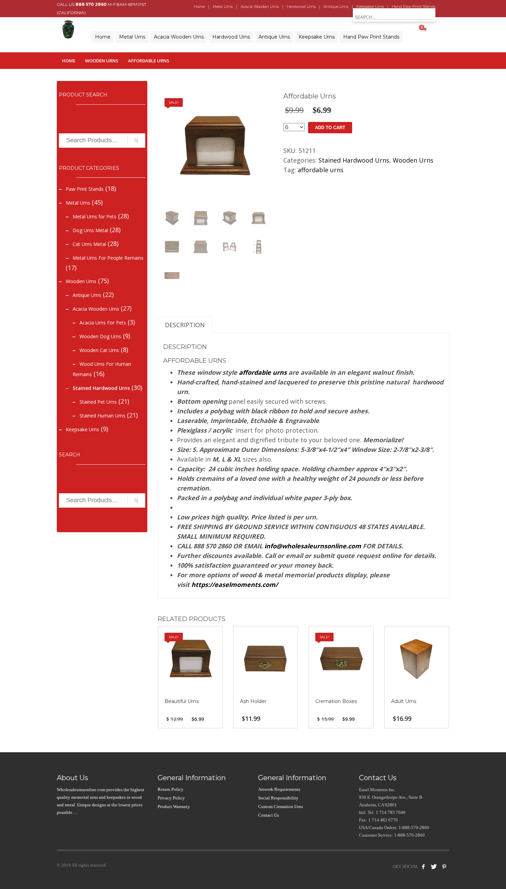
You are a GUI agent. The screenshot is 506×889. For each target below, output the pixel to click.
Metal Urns (223, 6)
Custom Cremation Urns (280, 806)
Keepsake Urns (82, 429)
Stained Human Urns (102, 415)
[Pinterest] (444, 866)
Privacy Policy (171, 797)
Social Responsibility (278, 797)
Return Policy (170, 789)
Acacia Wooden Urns (260, 6)
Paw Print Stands (85, 189)
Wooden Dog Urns (100, 336)
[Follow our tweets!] (434, 866)
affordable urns (321, 170)
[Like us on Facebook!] (423, 866)
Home (199, 6)
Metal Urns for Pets (94, 216)
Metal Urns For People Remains (108, 258)
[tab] (185, 324)
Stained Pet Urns (98, 402)
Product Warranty (174, 806)
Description (185, 325)
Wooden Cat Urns (99, 350)
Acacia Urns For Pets (103, 322)
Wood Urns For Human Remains (102, 369)
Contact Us (268, 815)
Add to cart (330, 127)
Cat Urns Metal (89, 244)
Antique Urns (336, 6)
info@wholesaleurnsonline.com (312, 546)
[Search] (136, 140)
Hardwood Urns (301, 6)
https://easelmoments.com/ (234, 584)
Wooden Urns (101, 61)
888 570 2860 (91, 4)
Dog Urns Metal (90, 230)
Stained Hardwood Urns (101, 388)
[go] (428, 4)
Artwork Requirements (279, 789)
